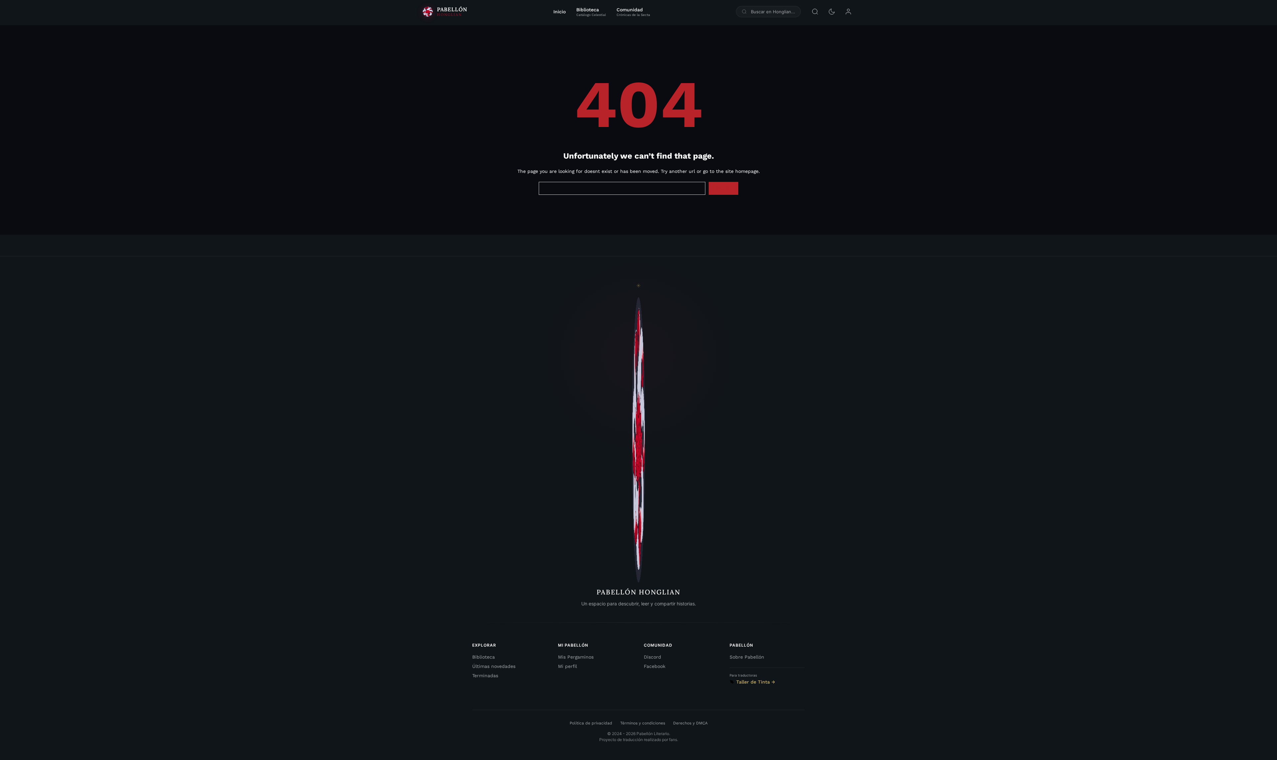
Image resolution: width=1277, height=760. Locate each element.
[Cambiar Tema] (831, 11)
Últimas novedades (493, 666)
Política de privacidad (591, 723)
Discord (652, 657)
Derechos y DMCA (690, 723)
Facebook (654, 666)
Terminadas (485, 675)
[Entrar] (848, 11)
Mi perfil (567, 666)
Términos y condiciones (642, 723)
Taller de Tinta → (755, 682)
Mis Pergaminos (576, 657)
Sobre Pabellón (747, 657)
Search (723, 188)
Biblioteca (483, 657)
